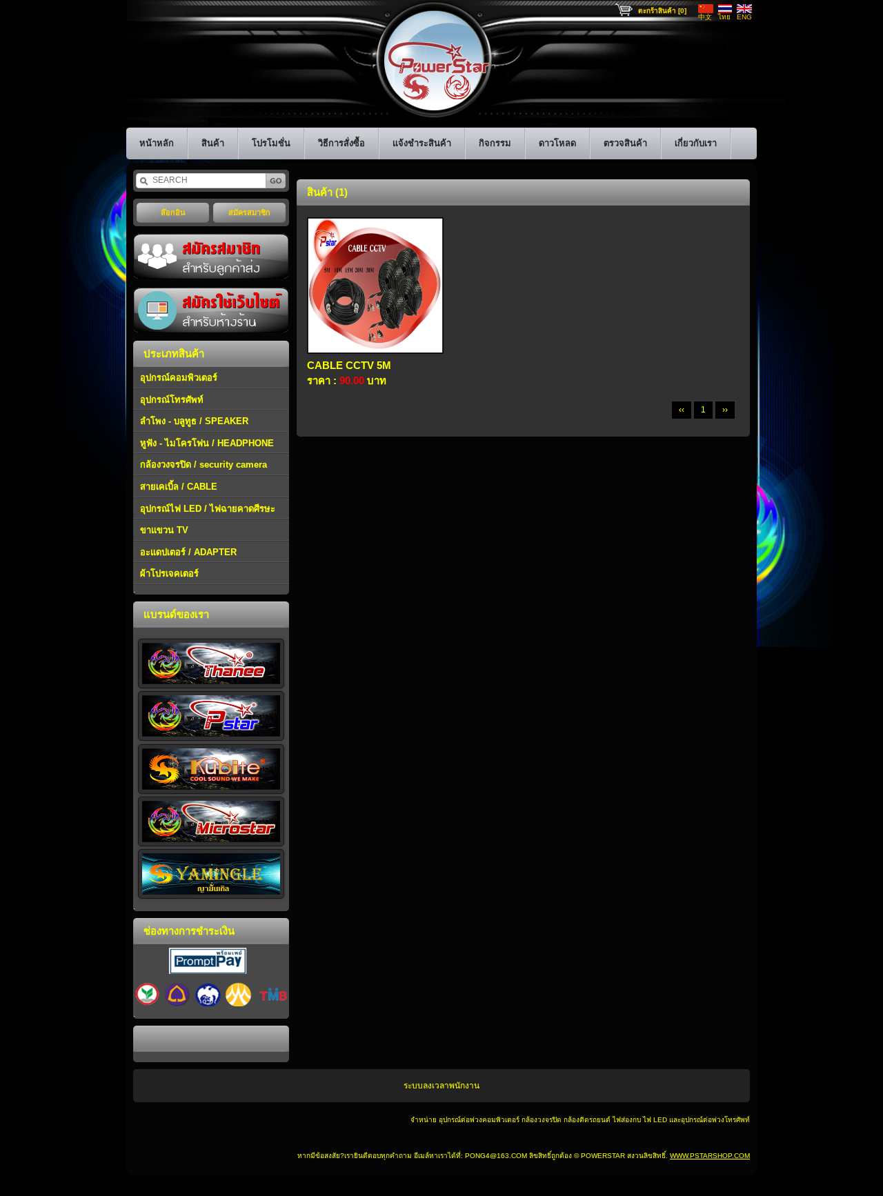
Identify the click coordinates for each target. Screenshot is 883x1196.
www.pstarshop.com (710, 1155)
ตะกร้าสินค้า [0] (662, 10)
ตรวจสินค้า (625, 143)
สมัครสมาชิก (249, 212)
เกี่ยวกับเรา (696, 143)
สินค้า (212, 143)
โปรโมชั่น (271, 143)
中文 (705, 17)
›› (725, 410)
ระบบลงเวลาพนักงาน (441, 1085)
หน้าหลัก (156, 143)
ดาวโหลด (557, 143)
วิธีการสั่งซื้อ (341, 143)
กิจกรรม (495, 143)
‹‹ (681, 410)
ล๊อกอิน (173, 212)
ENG (744, 17)
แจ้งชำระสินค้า (422, 143)
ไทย (724, 17)
